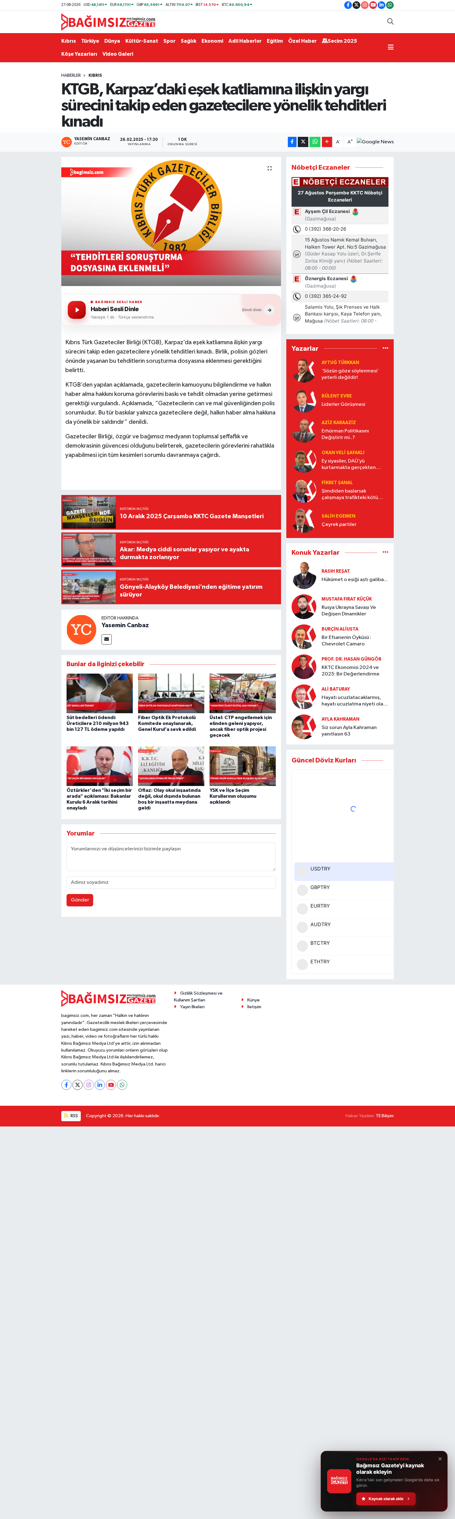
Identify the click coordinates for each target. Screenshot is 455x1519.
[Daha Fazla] (327, 142)
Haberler (71, 75)
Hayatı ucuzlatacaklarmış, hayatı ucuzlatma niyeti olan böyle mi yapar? (354, 701)
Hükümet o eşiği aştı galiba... (355, 579)
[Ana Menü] (391, 48)
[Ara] (390, 22)
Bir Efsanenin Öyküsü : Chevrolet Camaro (346, 641)
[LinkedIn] (100, 1085)
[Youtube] (111, 1085)
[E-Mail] (107, 639)
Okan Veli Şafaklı (343, 452)
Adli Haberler (245, 41)
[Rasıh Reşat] (304, 575)
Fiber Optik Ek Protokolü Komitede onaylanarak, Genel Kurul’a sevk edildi (167, 723)
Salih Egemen (338, 516)
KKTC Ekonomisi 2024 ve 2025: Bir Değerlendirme (350, 671)
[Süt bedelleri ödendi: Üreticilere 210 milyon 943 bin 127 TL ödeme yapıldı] (100, 693)
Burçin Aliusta (340, 629)
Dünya (112, 41)
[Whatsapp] (122, 1085)
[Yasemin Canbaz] (81, 629)
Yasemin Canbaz (125, 625)
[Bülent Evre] (304, 400)
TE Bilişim (385, 1115)
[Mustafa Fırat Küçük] (304, 606)
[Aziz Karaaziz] (304, 430)
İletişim (254, 1007)
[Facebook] (66, 1085)
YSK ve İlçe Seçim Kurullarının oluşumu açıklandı (233, 796)
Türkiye (90, 41)
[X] (77, 1085)
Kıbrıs (68, 41)
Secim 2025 (342, 41)
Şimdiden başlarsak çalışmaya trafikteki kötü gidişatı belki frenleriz (350, 494)
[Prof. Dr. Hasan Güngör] (304, 666)
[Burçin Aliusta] (304, 636)
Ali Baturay (336, 689)
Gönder (80, 900)
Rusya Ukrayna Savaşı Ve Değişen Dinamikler (349, 611)
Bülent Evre (337, 396)
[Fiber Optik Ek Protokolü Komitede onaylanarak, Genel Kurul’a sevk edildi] (171, 693)
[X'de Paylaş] (303, 142)
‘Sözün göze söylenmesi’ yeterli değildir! (350, 374)
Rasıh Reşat (336, 571)
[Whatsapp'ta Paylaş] (315, 142)
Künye (253, 1000)
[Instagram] (89, 1085)
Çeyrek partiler (339, 524)
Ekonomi (212, 41)
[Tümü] (385, 348)
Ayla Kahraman (340, 719)
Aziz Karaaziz (339, 422)
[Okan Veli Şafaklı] (304, 460)
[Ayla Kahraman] (304, 726)
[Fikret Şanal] (304, 490)
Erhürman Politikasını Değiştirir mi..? (345, 434)
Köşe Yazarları (79, 54)
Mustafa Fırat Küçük (347, 599)
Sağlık (188, 41)
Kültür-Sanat (141, 41)
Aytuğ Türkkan (340, 362)
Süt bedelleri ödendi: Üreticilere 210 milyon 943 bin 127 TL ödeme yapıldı (98, 723)
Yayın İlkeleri (192, 1007)
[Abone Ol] (375, 142)
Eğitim (275, 41)
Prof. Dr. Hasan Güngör (351, 659)
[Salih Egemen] (304, 520)
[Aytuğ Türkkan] (304, 370)
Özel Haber (302, 41)
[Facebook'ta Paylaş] (292, 142)
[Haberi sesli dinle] (77, 310)
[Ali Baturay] (304, 696)
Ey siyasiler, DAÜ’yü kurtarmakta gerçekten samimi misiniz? (349, 464)
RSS (74, 1115)
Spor (169, 41)
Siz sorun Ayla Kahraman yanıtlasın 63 (349, 731)
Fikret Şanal (337, 482)
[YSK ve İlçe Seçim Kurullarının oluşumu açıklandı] (243, 766)
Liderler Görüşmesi (343, 404)
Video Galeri (117, 54)
